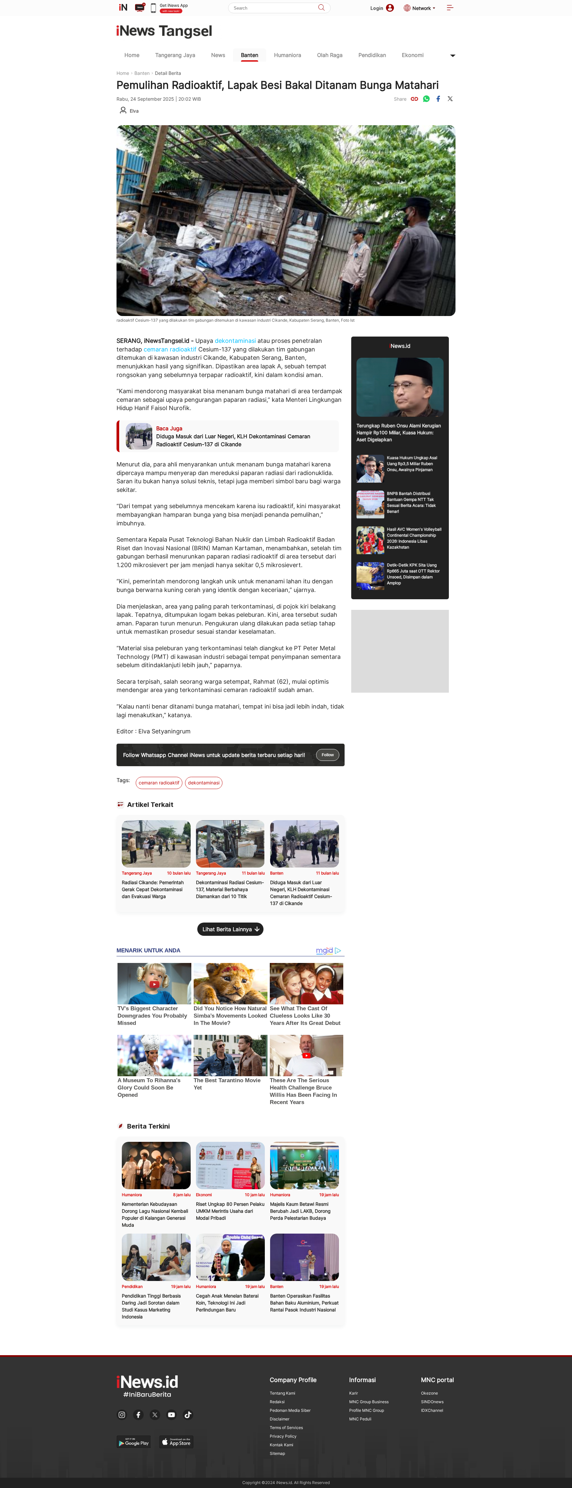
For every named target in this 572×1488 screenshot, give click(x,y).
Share (400, 99)
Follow (328, 755)
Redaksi (277, 1401)
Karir (353, 1393)
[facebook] (438, 98)
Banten (249, 55)
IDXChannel (432, 1410)
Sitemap (277, 1453)
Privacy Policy (283, 1436)
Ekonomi (413, 55)
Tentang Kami (282, 1393)
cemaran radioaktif (170, 349)
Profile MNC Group (366, 1410)
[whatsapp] (426, 98)
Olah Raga (330, 55)
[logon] (123, 8)
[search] (321, 8)
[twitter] (450, 98)
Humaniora (287, 55)
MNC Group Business (369, 1401)
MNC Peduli (360, 1418)
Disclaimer (279, 1418)
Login (376, 8)
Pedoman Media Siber (290, 1410)
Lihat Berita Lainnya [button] (227, 929)
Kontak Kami (281, 1444)
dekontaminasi (235, 340)
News (218, 55)
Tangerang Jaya (175, 55)
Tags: (123, 780)
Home (131, 55)
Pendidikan (372, 55)
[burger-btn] (450, 8)
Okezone (429, 1393)
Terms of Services (286, 1427)
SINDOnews (432, 1401)
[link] (414, 98)
